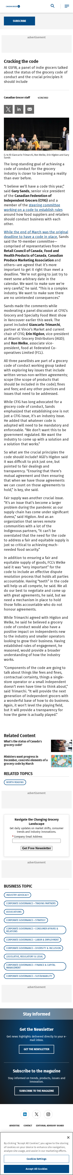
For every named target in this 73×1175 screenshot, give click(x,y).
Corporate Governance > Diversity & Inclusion (33, 948)
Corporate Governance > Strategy (26, 920)
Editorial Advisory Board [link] (50, 1125)
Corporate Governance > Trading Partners (31, 903)
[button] (66, 6)
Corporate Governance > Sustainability (29, 976)
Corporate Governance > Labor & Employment (32, 939)
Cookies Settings (36, 1158)
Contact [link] (28, 1125)
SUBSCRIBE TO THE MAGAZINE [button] (36, 1091)
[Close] (68, 1137)
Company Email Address (27, 836)
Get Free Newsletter (36, 848)
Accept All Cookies (36, 1168)
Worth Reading (15, 782)
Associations (14, 911)
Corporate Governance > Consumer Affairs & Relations (32, 930)
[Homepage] (13, 6)
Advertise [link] (14, 1125)
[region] (36, 1153)
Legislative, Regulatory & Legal (24, 956)
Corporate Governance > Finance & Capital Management (30, 966)
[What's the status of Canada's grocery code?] (61, 746)
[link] (8, 109)
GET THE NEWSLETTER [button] (36, 1049)
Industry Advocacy (17, 895)
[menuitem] (8, 109)
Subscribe (19, 21)
